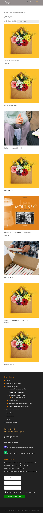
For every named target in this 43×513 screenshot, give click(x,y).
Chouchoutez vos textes (16, 392)
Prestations (9, 413)
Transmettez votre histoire (17, 389)
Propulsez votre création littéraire (19, 407)
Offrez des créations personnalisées (20, 404)
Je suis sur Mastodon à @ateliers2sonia (20, 448)
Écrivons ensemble (12, 386)
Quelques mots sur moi (13, 383)
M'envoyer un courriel (11, 442)
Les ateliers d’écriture (18, 397)
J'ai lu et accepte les (21, 492)
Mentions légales (11, 422)
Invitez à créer (13, 400)
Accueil (6, 12)
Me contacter (10, 416)
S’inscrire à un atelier (12, 410)
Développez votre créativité (17, 395)
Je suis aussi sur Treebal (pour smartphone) (21, 453)
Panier (8, 419)
